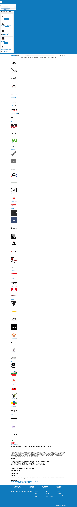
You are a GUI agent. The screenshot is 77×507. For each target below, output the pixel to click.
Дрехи (45, 57)
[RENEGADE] (14, 311)
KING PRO (12, 246)
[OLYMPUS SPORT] (14, 274)
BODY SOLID (13, 105)
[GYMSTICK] (13, 205)
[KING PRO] (14, 243)
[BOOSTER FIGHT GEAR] (14, 109)
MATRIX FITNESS (14, 254)
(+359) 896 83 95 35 (61, 493)
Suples (12, 376)
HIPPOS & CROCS (14, 223)
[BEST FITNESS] (14, 94)
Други (49, 57)
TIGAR (12, 391)
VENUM (12, 414)
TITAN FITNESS (13, 398)
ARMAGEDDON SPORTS (15, 89)
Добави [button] (6, 26)
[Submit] (26, 55)
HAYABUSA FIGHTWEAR (28, 482)
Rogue (12, 330)
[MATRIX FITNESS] (14, 251)
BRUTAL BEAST (13, 129)
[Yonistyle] (14, 426)
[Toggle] (11, 470)
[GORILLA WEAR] (14, 197)
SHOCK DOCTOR (13, 338)
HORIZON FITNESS (14, 231)
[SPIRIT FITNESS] (14, 350)
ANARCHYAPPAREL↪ (14, 481)
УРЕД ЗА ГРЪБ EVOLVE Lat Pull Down (6, 25)
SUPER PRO (13, 368)
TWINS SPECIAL (20, 482)
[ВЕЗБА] (14, 434)
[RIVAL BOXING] (14, 319)
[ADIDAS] (14, 62)
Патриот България (14, 444)
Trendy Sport (13, 406)
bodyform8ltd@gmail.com (62, 495)
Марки (52, 57)
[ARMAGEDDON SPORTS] (14, 86)
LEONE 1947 (35, 481)
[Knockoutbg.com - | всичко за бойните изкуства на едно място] (15, 55)
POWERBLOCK (13, 299)
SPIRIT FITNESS (13, 353)
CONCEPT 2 (13, 149)
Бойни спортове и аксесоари (26, 57)
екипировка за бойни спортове (26, 459)
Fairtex (12, 177)
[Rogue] (14, 327)
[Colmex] (14, 140)
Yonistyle (12, 430)
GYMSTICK (13, 208)
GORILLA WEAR (13, 201)
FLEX (12, 185)
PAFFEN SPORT (13, 291)
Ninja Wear (12, 262)
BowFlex (12, 121)
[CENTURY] (14, 133)
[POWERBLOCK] (14, 295)
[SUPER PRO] (13, 365)
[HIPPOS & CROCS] (14, 220)
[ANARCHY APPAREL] (14, 70)
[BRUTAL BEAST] (14, 125)
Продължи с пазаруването (5, 9)
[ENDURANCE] (13, 153)
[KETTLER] (13, 235)
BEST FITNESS (13, 97)
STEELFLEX (13, 361)
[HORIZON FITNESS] (14, 228)
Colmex (12, 142)
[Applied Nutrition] (14, 78)
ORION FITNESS (13, 286)
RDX (11, 307)
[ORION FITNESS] (14, 282)
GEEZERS (12, 193)
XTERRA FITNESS (14, 422)
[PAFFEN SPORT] (14, 289)
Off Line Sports (13, 270)
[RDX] (14, 303)
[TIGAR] (13, 388)
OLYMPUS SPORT (14, 278)
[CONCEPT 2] (13, 146)
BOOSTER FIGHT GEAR (14, 113)
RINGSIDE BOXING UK (28, 481)
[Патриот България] (14, 441)
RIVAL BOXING (13, 322)
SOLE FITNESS (13, 345)
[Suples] (14, 373)
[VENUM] (14, 410)
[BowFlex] (14, 117)
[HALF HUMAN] (14, 212)
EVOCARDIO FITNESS (14, 164)
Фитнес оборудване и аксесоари (37, 57)
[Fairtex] (14, 175)
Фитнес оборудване (15, 459)
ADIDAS (12, 66)
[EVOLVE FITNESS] (14, 168)
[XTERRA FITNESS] (14, 418)
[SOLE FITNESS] (13, 342)
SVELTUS (12, 384)
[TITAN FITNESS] (14, 395)
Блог (55, 57)
